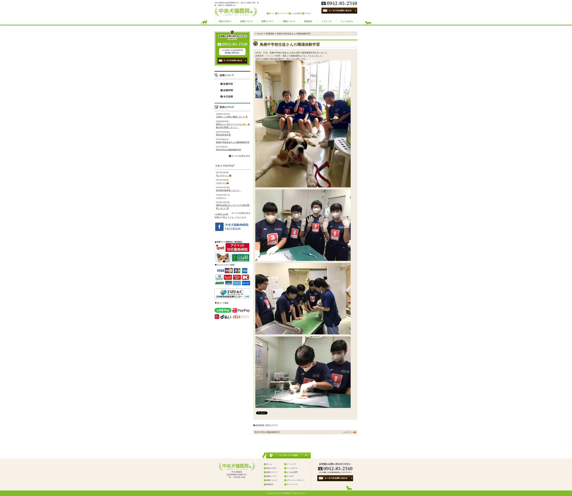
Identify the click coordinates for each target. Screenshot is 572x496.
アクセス (307, 13)
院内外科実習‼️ (223, 134)
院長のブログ (271, 425)
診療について (246, 21)
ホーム (271, 13)
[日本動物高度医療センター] (232, 293)
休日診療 (228, 96)
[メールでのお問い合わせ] (335, 478)
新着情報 (270, 33)
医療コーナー (268, 21)
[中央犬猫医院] (235, 11)
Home (260, 33)
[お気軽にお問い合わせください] (335, 468)
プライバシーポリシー (296, 480)
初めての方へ (225, 21)
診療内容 (228, 83)
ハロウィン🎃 (349, 432)
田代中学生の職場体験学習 (267, 432)
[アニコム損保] (232, 257)
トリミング (326, 21)
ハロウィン (221, 197)
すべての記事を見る (240, 155)
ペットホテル (347, 21)
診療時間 (228, 90)
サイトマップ (282, 13)
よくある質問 (296, 13)
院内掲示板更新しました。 (228, 190)
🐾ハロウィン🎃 (223, 175)
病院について (289, 21)
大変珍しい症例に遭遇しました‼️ (232, 116)
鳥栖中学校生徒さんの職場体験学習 (232, 142)
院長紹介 (308, 21)
